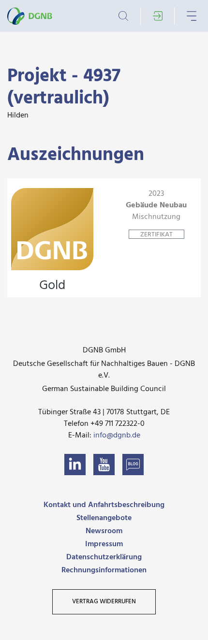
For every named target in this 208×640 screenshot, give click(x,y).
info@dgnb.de (116, 435)
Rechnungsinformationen (104, 570)
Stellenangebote (104, 518)
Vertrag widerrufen (104, 601)
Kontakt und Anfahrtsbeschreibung (104, 505)
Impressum (104, 544)
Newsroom (104, 531)
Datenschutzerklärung (104, 557)
